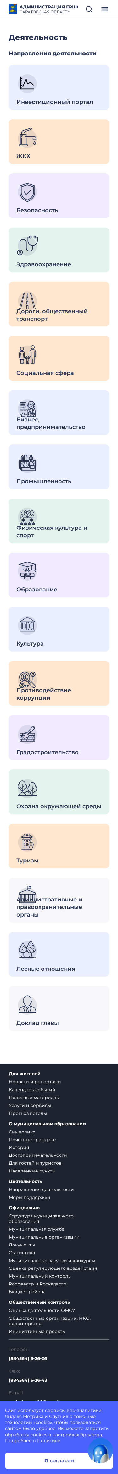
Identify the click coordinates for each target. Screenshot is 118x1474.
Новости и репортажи (35, 1082)
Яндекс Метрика (24, 1416)
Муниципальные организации (44, 1237)
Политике (48, 1440)
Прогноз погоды (28, 1113)
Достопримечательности (38, 1155)
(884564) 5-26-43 (28, 1380)
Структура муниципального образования (41, 1218)
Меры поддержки (29, 1197)
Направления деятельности (41, 1189)
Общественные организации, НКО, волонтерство (50, 1320)
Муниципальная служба (37, 1229)
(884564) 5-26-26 (28, 1358)
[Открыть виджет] (100, 1450)
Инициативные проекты (37, 1331)
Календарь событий (32, 1090)
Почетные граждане (32, 1140)
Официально (24, 1208)
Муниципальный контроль (40, 1276)
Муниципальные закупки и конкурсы (52, 1260)
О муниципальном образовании (47, 1124)
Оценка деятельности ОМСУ (42, 1310)
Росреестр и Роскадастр (37, 1284)
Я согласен (59, 1461)
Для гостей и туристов (35, 1163)
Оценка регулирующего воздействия (53, 1268)
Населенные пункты (32, 1171)
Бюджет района (27, 1292)
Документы (22, 1245)
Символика (22, 1132)
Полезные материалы (34, 1097)
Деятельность (25, 1181)
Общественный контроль (39, 1302)
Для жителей (25, 1073)
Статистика (22, 1253)
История (19, 1147)
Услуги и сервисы (30, 1105)
